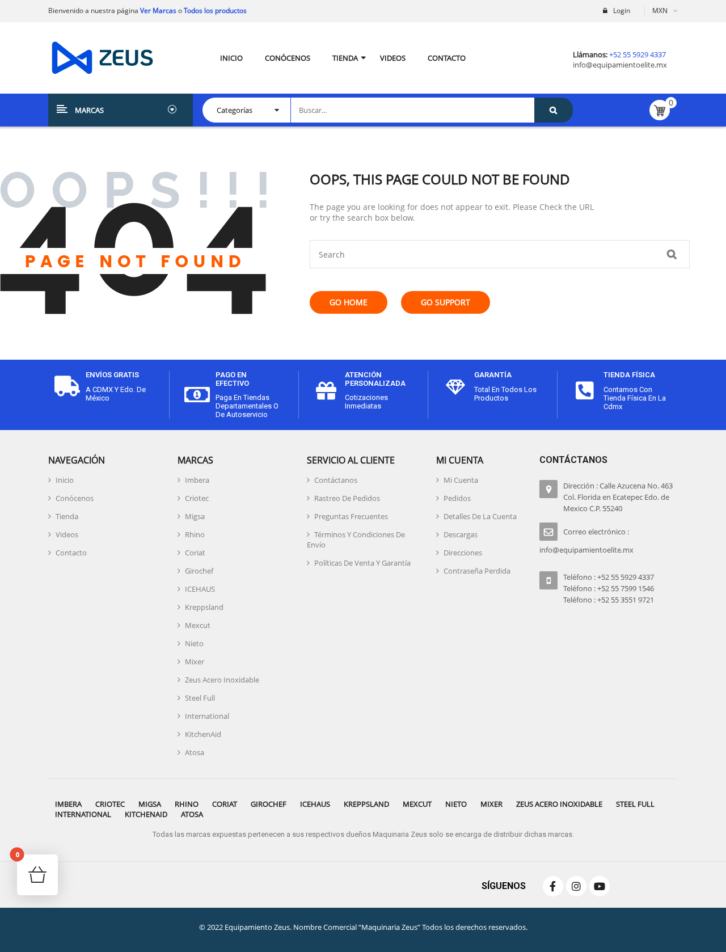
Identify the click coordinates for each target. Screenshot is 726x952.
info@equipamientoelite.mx (620, 65)
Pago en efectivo (232, 378)
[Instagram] (576, 886)
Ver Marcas (157, 10)
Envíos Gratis (112, 374)
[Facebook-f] (553, 886)
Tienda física (629, 374)
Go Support (445, 302)
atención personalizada (375, 378)
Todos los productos (215, 10)
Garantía (493, 374)
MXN (660, 10)
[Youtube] (599, 886)
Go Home (349, 302)
